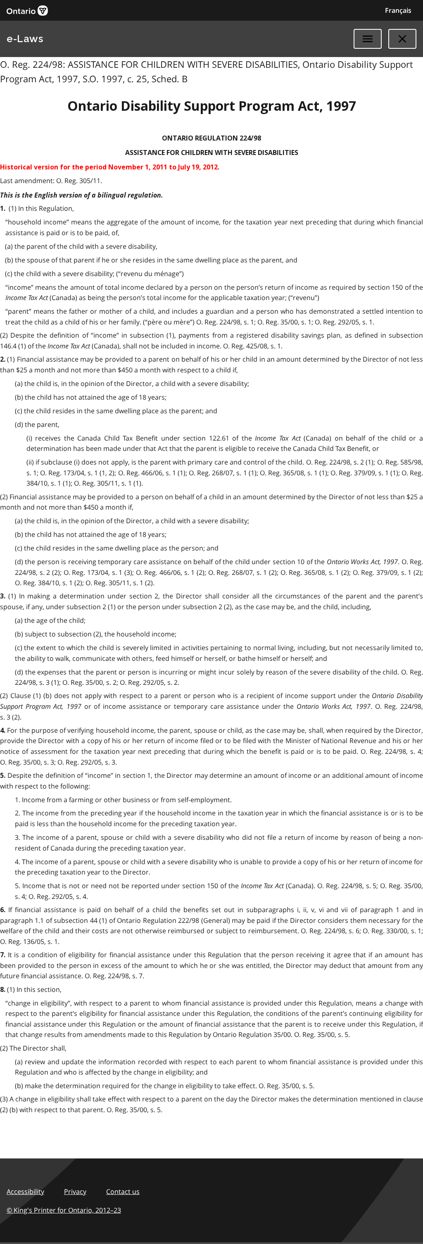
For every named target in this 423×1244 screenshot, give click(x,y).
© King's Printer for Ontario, (64, 1210)
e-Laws (25, 39)
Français (398, 10)
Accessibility (25, 1191)
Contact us (123, 1191)
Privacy (75, 1191)
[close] (402, 39)
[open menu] (368, 39)
